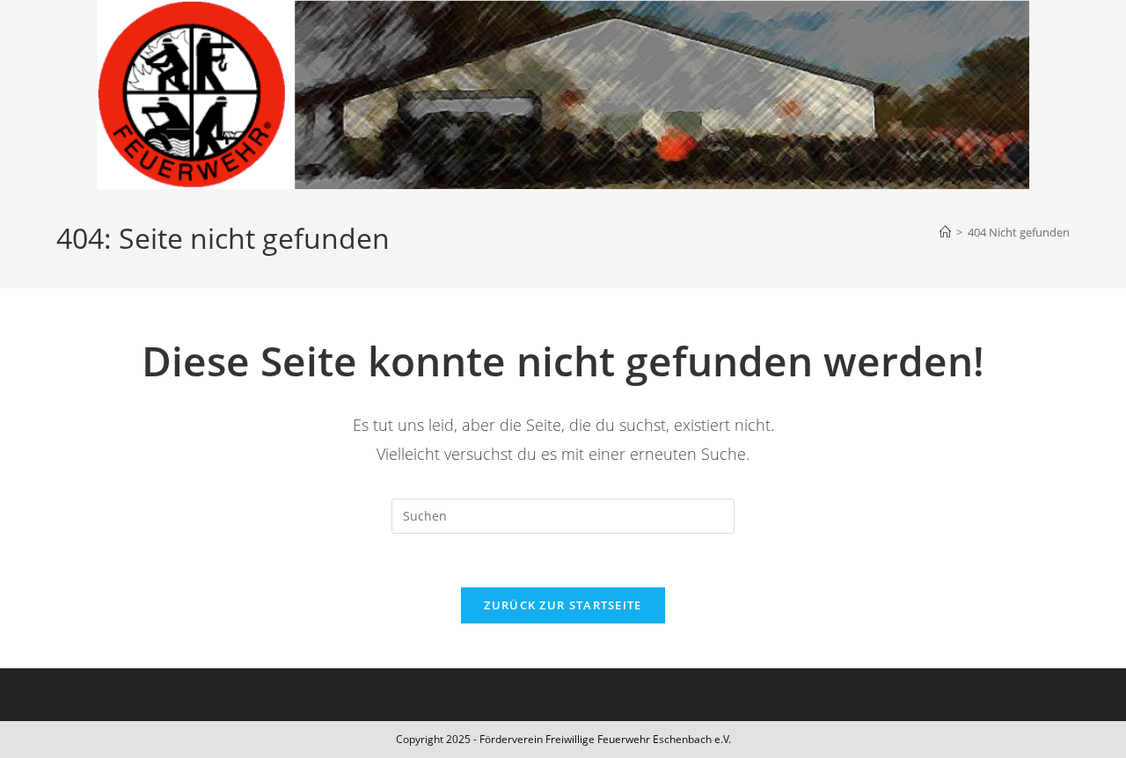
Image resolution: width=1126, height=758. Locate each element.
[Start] (945, 232)
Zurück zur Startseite (562, 605)
